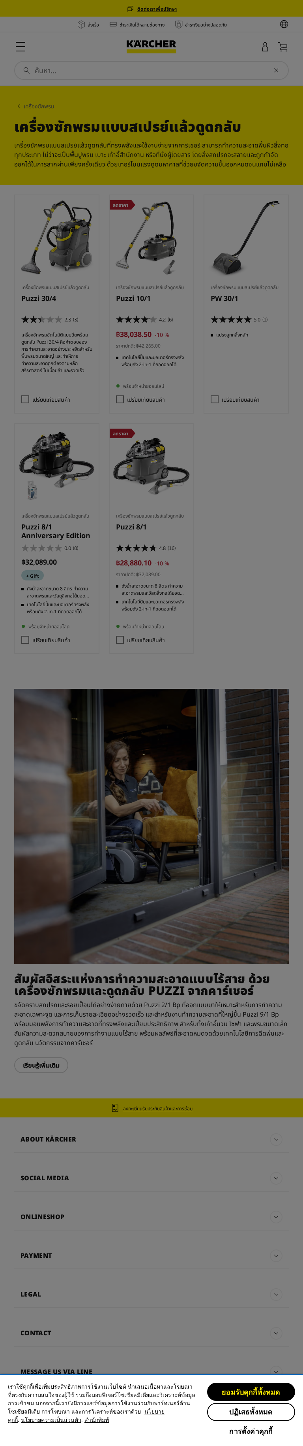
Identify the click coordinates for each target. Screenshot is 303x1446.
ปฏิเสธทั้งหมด (251, 1411)
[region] (151, 1410)
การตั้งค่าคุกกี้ (251, 1431)
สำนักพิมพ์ (96, 1419)
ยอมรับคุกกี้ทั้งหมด (251, 1392)
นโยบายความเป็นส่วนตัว (51, 1419)
